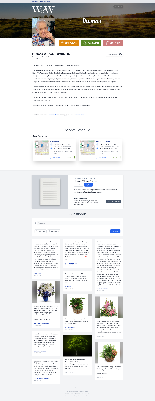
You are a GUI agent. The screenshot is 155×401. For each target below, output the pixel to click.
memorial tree (53, 115)
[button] (42, 146)
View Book (79, 185)
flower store (80, 115)
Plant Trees (68, 157)
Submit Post (115, 231)
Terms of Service (82, 393)
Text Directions (56, 157)
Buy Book (88, 185)
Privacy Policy (72, 393)
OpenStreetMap (79, 396)
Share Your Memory (114, 201)
